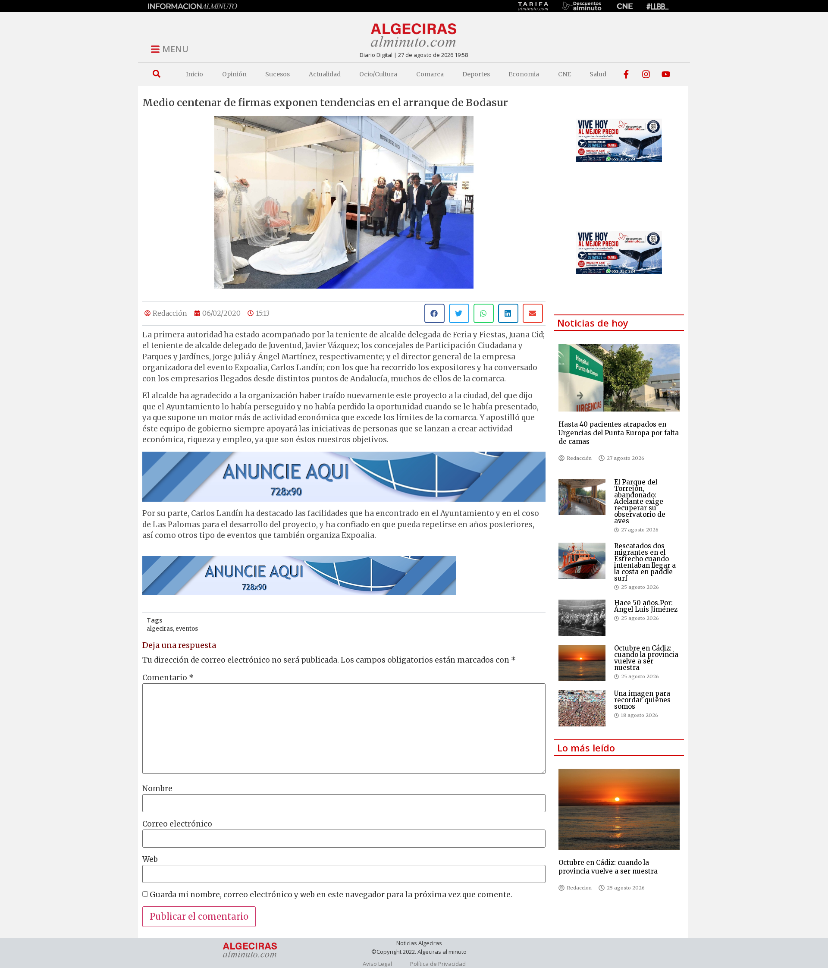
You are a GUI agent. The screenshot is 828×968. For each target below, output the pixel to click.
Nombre (157, 788)
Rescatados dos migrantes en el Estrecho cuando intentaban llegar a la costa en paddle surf (645, 562)
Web (150, 859)
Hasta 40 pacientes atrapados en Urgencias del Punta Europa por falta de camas (618, 433)
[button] (156, 74)
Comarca (430, 74)
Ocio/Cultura (378, 74)
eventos (187, 628)
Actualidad (325, 74)
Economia (523, 74)
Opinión (234, 74)
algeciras (160, 628)
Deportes (476, 74)
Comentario (168, 678)
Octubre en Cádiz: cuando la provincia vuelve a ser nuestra (646, 658)
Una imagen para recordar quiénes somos (642, 699)
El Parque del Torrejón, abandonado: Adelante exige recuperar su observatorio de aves (639, 501)
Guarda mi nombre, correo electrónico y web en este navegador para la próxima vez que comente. (331, 895)
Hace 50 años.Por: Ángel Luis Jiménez (645, 606)
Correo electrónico (177, 824)
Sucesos (277, 74)
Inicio (194, 74)
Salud (598, 74)
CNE (564, 74)
